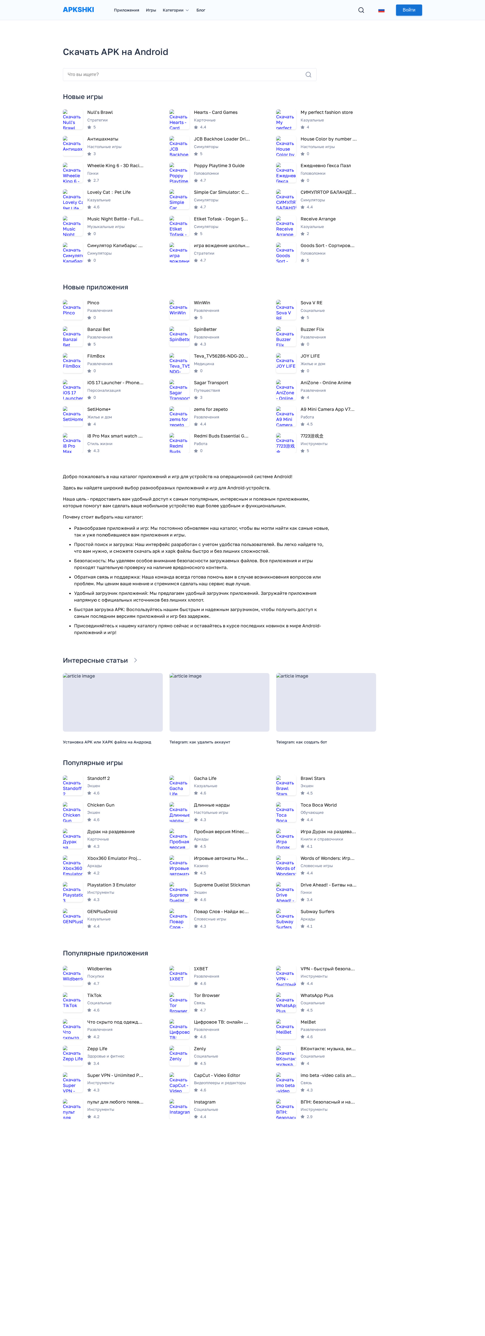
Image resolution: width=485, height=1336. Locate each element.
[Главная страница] (78, 15)
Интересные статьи (95, 660)
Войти (409, 10)
